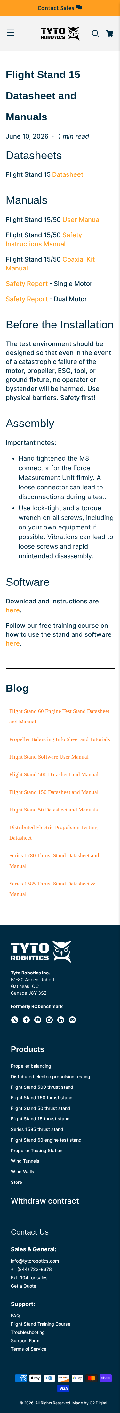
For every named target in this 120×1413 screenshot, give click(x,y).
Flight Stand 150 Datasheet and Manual (54, 792)
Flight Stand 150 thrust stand (42, 1097)
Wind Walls (22, 1171)
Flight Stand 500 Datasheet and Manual (54, 774)
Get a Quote (23, 1285)
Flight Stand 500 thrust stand (42, 1087)
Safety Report (27, 283)
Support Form (25, 1340)
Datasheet (67, 174)
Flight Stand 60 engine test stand (46, 1140)
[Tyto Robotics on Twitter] (15, 1021)
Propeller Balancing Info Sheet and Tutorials (59, 739)
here (13, 610)
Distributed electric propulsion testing (50, 1076)
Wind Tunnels (25, 1161)
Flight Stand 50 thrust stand (40, 1108)
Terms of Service (28, 1349)
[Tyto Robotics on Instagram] (49, 1021)
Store (16, 1182)
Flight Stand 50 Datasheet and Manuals (53, 810)
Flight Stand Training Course (40, 1324)
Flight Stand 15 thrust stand (40, 1118)
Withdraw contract (45, 1201)
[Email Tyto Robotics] (72, 1021)
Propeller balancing (31, 1066)
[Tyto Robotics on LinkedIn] (61, 1021)
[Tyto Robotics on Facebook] (26, 1021)
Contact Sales (57, 8)
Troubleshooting (28, 1332)
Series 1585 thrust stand (37, 1129)
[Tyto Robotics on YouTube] (38, 1021)
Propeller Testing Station (36, 1150)
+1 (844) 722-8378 (31, 1269)
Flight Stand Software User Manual (49, 757)
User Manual (81, 219)
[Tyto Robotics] (60, 33)
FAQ (15, 1315)
